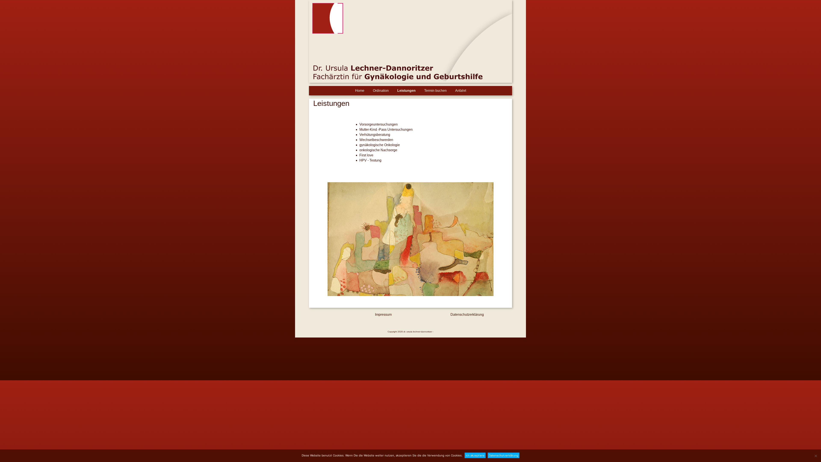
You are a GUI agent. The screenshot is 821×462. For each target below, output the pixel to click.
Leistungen (406, 90)
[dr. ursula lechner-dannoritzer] (410, 80)
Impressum (383, 314)
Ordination (381, 90)
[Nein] (816, 456)
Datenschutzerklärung (467, 314)
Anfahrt (460, 90)
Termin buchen (435, 90)
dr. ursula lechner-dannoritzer (417, 331)
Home (359, 90)
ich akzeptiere (475, 455)
